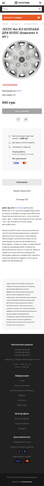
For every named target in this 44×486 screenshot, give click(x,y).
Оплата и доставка (22, 385)
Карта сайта (22, 405)
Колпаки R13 (10, 322)
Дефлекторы (10, 292)
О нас (22, 380)
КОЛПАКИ (19, 208)
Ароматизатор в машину (25, 292)
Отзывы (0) (22, 199)
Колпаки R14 (20, 322)
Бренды (22, 395)
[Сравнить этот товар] (26, 119)
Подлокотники (11, 319)
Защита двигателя (12, 284)
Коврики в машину (13, 286)
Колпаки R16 (10, 325)
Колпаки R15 (29, 322)
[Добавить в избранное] (18, 119)
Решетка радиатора (24, 319)
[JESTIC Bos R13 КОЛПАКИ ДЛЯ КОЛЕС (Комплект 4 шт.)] (22, 59)
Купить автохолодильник (15, 295)
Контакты (22, 400)
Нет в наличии (22, 111)
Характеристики (22, 190)
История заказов (22, 423)
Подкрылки (16, 300)
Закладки (22, 428)
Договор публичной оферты (22, 390)
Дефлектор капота (22, 289)
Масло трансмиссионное (19, 303)
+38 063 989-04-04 (22, 355)
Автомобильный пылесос (25, 317)
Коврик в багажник (27, 284)
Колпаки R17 (20, 325)
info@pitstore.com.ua (21, 442)
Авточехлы (23, 306)
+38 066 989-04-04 (22, 352)
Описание (22, 182)
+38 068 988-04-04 (22, 349)
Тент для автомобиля (27, 308)
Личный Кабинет (22, 419)
